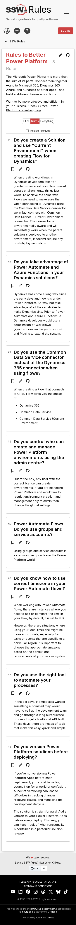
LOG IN (65, 30)
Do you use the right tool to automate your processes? (40, 680)
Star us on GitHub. (50, 862)
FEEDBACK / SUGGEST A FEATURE (38, 882)
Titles (26, 121)
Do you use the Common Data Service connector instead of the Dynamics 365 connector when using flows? (40, 362)
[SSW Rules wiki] (27, 30)
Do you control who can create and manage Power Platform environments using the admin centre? (39, 452)
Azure (39, 918)
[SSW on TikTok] (66, 892)
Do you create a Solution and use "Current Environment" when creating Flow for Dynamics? (39, 150)
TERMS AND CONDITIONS (38, 886)
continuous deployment (42, 909)
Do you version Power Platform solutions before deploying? (41, 752)
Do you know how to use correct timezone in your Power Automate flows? (40, 583)
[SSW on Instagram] (35, 892)
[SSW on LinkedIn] (20, 892)
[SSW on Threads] (43, 892)
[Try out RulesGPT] (6, 30)
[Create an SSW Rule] (17, 30)
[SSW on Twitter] (51, 892)
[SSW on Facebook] (28, 892)
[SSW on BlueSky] (58, 892)
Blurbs (35, 121)
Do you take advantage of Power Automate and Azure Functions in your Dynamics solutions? (41, 269)
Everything (46, 121)
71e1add (52, 912)
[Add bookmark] (13, 169)
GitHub (50, 918)
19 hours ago (26, 911)
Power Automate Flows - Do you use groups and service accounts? (40, 529)
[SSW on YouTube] (13, 892)
